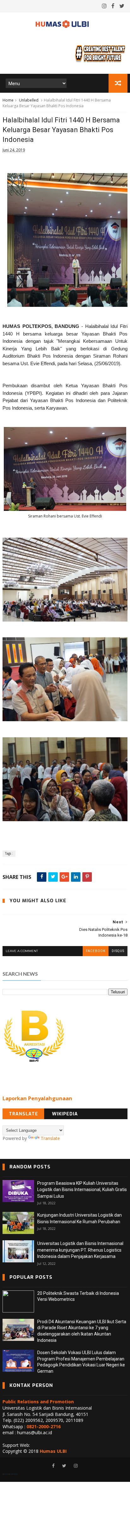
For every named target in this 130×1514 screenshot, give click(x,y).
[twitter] (121, 6)
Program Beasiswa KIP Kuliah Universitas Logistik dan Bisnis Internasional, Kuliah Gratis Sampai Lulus (82, 1190)
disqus (118, 951)
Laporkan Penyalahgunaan (37, 1098)
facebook (95, 951)
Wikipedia (65, 1114)
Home (8, 100)
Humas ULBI (53, 1451)
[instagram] (104, 6)
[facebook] (113, 6)
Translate (23, 1114)
